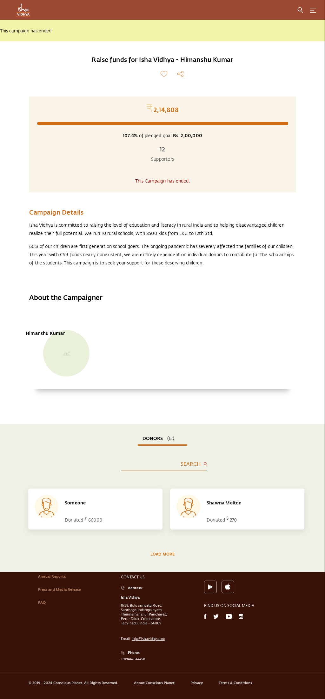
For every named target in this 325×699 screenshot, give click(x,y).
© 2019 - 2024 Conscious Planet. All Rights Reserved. (73, 683)
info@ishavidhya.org (148, 638)
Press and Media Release (59, 589)
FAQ (42, 602)
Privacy (196, 683)
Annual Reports (52, 576)
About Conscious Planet (154, 683)
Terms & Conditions (235, 683)
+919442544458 (133, 659)
